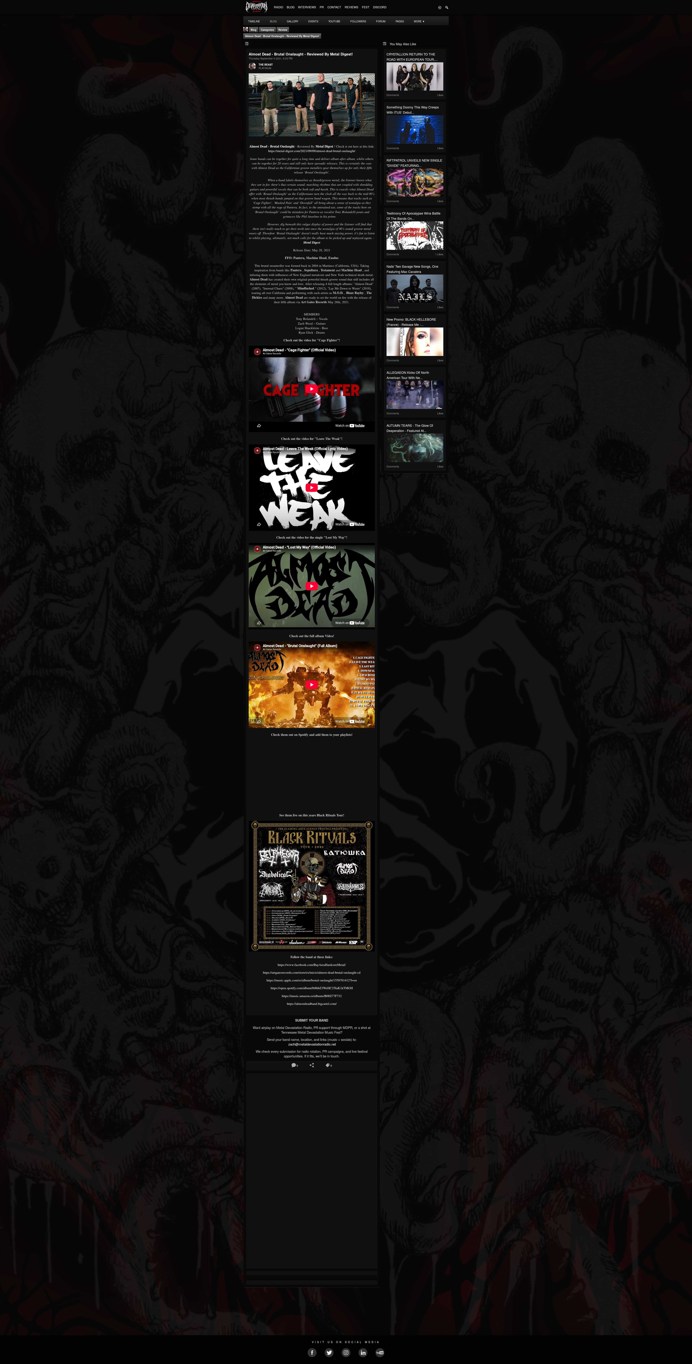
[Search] (447, 7)
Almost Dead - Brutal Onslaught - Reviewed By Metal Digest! (282, 36)
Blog (253, 30)
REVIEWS (351, 7)
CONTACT (334, 7)
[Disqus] (311, 1124)
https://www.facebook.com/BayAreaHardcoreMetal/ (312, 964)
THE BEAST (266, 64)
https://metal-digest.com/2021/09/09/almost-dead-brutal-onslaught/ (311, 151)
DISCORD (380, 7)
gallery (292, 21)
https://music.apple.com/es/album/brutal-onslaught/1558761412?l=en (312, 980)
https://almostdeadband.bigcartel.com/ (312, 1003)
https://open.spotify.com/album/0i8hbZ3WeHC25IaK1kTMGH (312, 988)
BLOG (290, 7)
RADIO (278, 7)
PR (322, 7)
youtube (334, 21)
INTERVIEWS (307, 7)
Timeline (254, 21)
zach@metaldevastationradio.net (311, 1044)
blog (273, 21)
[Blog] (247, 43)
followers (358, 21)
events (313, 21)
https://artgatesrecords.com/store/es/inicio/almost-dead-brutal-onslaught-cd (311, 972)
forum (380, 21)
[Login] (440, 7)
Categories (267, 30)
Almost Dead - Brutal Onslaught (271, 146)
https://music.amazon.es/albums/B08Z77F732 (312, 996)
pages (400, 21)
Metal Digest (324, 146)
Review (282, 30)
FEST (365, 7)
